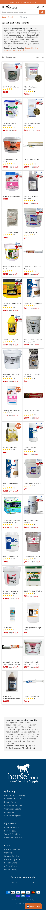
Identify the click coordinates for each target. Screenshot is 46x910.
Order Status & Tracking (14, 795)
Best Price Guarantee (13, 805)
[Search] (42, 12)
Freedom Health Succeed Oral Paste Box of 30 (11, 521)
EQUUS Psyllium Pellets (11, 87)
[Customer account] (38, 7)
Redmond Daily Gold (10, 447)
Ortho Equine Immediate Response (32, 268)
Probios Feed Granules (11, 557)
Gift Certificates (10, 866)
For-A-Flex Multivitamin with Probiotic (32, 375)
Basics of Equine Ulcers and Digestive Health (21, 49)
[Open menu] (3, 7)
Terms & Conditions (12, 834)
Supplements (13, 17)
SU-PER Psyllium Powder (32, 484)
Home (4, 17)
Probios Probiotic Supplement (30, 448)
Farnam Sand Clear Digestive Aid (9, 124)
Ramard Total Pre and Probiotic (31, 521)
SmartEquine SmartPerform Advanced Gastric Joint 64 (11, 697)
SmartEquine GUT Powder (12, 196)
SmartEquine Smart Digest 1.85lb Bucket (33, 629)
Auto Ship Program (12, 815)
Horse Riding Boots (12, 859)
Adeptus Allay (7, 628)
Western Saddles (11, 856)
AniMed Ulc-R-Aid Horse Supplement (11, 375)
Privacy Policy (10, 831)
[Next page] (28, 711)
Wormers (8, 853)
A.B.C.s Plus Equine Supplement (30, 88)
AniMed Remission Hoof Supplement (11, 161)
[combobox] (23, 12)
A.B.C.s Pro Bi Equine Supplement (31, 197)
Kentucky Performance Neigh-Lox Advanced (11, 592)
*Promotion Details (12, 809)
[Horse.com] (11, 7)
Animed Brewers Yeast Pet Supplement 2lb (33, 341)
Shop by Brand (10, 863)
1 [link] (17, 711)
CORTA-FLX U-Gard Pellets (33, 591)
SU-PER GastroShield (31, 233)
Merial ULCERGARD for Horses (31, 161)
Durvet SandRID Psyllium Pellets (11, 268)
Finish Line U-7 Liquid (10, 340)
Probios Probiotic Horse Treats (11, 485)
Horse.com (19, 900)
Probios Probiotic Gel (31, 696)
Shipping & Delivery (12, 798)
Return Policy (10, 802)
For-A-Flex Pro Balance (11, 233)
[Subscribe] (33, 882)
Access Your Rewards (13, 837)
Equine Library (10, 869)
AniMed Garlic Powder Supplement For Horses (32, 663)
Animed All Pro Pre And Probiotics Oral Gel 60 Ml (11, 663)
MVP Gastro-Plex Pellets (32, 557)
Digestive (23, 17)
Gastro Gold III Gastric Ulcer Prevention (31, 412)
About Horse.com (11, 827)
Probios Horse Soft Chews (33, 303)
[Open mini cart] (42, 7)
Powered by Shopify (28, 900)
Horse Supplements (12, 849)
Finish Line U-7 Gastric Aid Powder (12, 304)
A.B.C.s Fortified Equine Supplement (32, 124)
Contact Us (9, 812)
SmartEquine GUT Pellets (11, 411)
